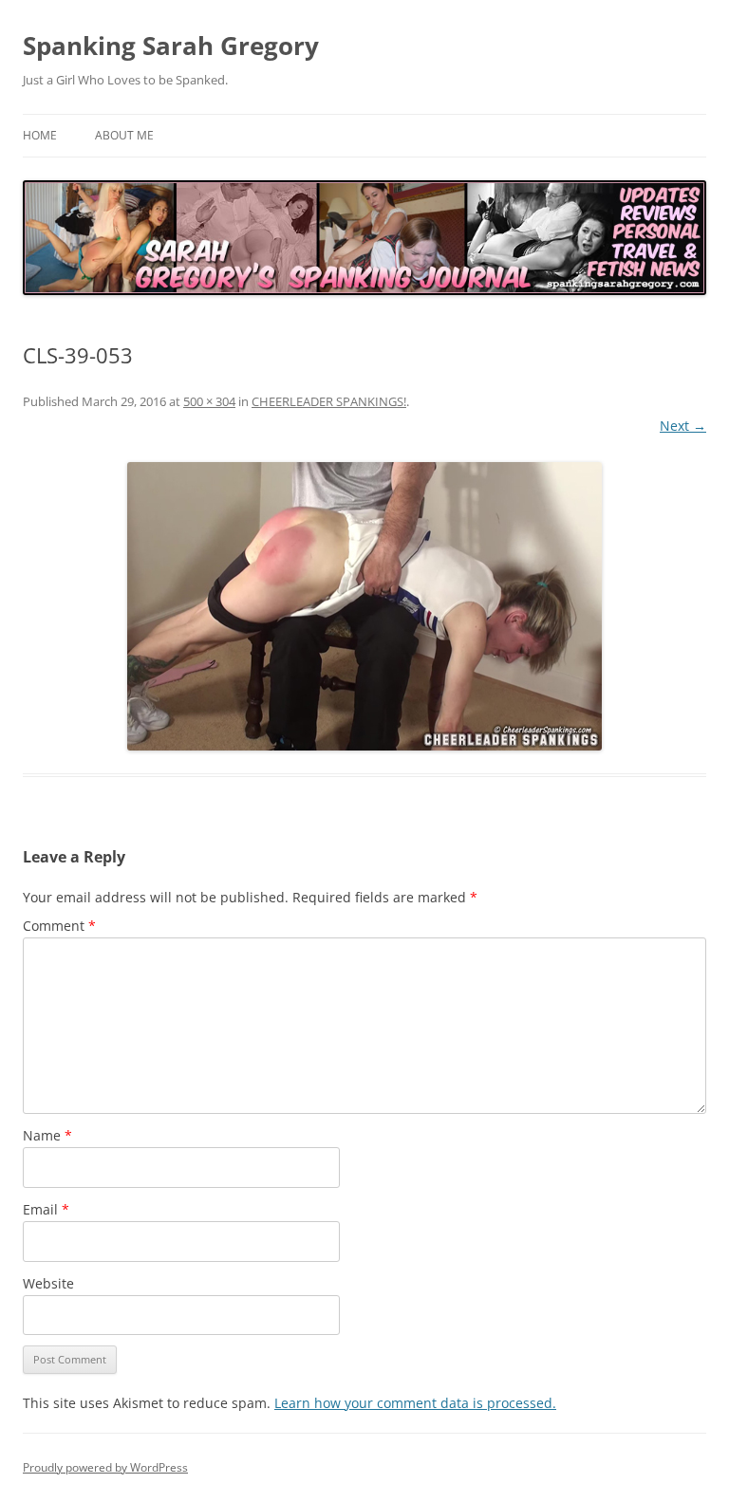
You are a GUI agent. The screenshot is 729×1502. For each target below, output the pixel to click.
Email (46, 1209)
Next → (683, 426)
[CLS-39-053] (364, 606)
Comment (59, 926)
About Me (124, 135)
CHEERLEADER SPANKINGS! (329, 401)
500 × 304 (209, 401)
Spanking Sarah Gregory (171, 45)
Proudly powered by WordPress (105, 1467)
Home (40, 135)
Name (47, 1135)
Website (48, 1283)
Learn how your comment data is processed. (415, 1403)
